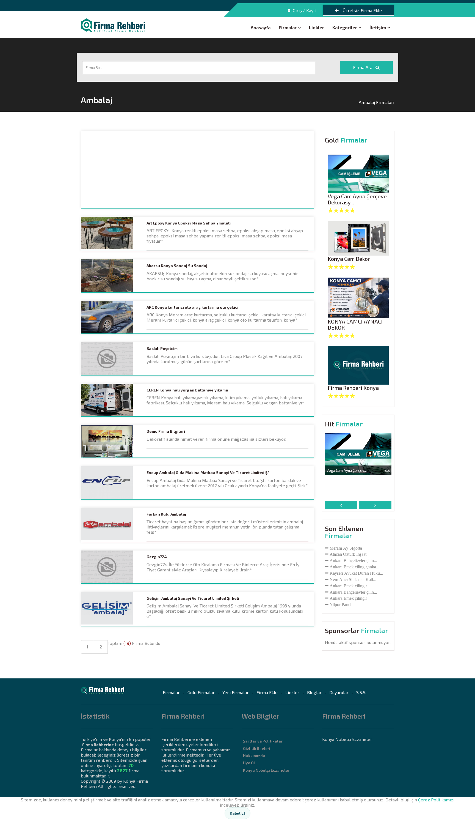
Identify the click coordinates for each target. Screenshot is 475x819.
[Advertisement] (197, 169)
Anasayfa (260, 27)
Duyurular (339, 692)
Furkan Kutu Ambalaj (166, 514)
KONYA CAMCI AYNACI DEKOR (355, 324)
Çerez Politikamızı (436, 799)
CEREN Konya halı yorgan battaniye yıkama (187, 390)
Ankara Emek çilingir (348, 586)
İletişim (377, 27)
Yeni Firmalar (235, 692)
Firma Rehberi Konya (353, 388)
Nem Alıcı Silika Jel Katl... (353, 579)
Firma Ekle (267, 692)
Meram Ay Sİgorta (346, 548)
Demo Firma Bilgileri (166, 431)
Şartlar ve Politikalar (263, 741)
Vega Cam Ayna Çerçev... (347, 470)
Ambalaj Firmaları (376, 102)
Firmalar (288, 27)
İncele (386, 470)
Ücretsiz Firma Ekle (361, 10)
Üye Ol (249, 762)
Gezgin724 (157, 557)
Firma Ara (363, 67)
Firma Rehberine (98, 744)
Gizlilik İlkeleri (256, 748)
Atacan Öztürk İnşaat (348, 554)
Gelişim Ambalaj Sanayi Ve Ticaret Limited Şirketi (193, 598)
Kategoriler (344, 27)
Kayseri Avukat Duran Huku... (356, 573)
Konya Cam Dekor (349, 259)
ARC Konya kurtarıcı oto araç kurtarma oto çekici (192, 307)
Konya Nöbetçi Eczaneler (266, 770)
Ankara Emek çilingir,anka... (354, 567)
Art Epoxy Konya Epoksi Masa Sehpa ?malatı (189, 223)
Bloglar (314, 692)
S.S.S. (361, 692)
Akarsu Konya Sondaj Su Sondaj (177, 266)
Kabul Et (237, 813)
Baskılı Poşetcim (162, 348)
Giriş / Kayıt (304, 10)
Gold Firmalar (201, 692)
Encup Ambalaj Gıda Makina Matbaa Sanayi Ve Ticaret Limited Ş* (208, 472)
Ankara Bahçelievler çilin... (353, 560)
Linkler (316, 27)
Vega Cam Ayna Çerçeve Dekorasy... (357, 199)
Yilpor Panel (340, 604)
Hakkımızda (254, 755)
